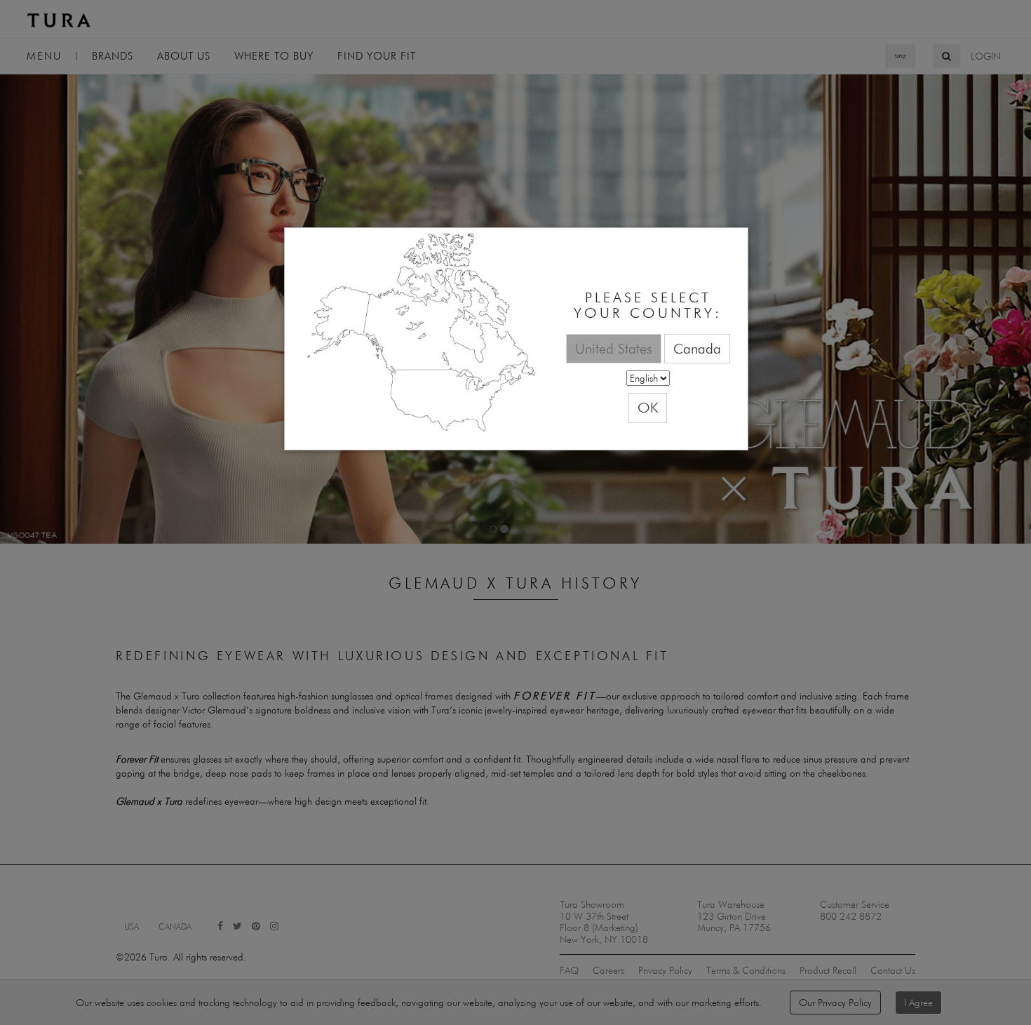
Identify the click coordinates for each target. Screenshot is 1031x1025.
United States (613, 348)
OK (648, 407)
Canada (697, 348)
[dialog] (516, 339)
